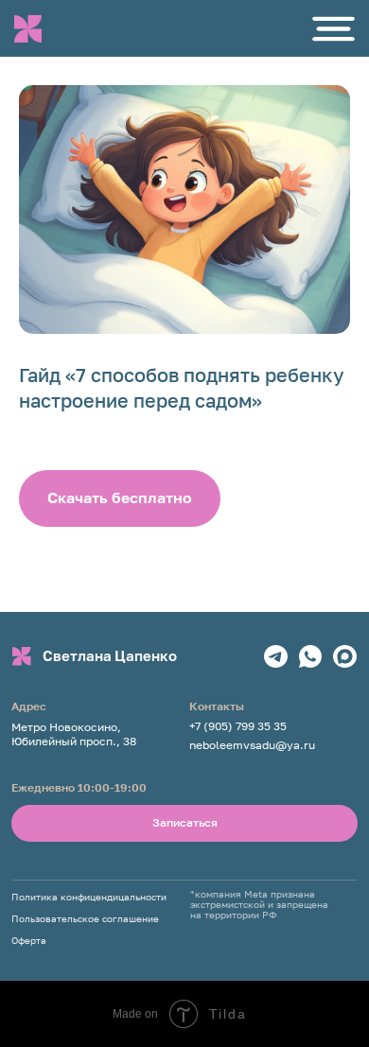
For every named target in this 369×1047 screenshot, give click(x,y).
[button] (333, 29)
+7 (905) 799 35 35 (238, 726)
